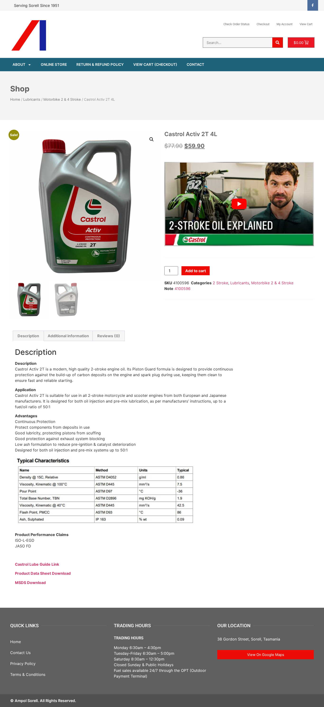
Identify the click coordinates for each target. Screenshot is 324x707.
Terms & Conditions (27, 674)
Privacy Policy (23, 663)
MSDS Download (30, 582)
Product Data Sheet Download (43, 573)
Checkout (263, 24)
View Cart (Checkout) (155, 64)
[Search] (277, 42)
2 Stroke (220, 282)
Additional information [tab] (68, 335)
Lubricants (31, 99)
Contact (195, 64)
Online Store (54, 64)
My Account (284, 24)
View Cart (306, 24)
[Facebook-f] (312, 5)
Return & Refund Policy (100, 64)
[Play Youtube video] (239, 204)
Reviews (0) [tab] (108, 335)
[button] (151, 139)
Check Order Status (236, 24)
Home (15, 99)
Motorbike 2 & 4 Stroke (62, 99)
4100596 (182, 288)
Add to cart (195, 270)
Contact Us (20, 652)
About (19, 64)
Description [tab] (28, 335)
